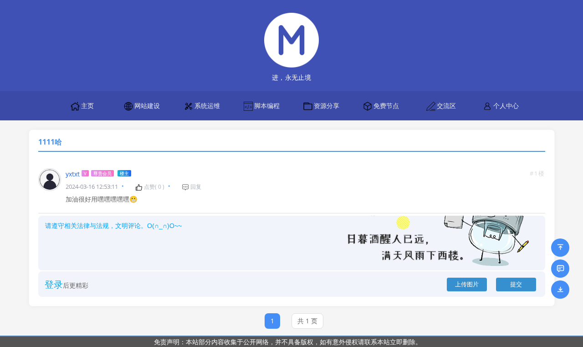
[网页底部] (560, 289)
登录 (54, 284)
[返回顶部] (560, 247)
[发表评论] (560, 268)
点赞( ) (153, 187)
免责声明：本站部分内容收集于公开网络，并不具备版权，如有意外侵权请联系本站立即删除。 (288, 341)
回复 (195, 187)
